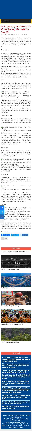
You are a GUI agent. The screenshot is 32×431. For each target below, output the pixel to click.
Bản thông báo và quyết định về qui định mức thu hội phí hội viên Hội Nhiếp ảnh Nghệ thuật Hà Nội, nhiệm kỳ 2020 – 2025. (16, 359)
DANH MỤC (6, 21)
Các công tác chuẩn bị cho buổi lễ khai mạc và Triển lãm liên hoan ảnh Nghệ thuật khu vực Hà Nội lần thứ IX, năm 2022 (15, 365)
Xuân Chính (23, 34)
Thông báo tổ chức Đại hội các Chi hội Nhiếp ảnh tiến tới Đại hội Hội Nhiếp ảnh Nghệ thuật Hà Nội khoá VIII (16, 376)
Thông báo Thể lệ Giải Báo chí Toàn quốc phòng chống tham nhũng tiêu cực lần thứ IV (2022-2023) (16, 397)
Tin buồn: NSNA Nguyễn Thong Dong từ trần (14, 388)
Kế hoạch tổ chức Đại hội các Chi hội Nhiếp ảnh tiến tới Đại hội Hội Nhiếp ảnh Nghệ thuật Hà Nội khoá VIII (15, 383)
